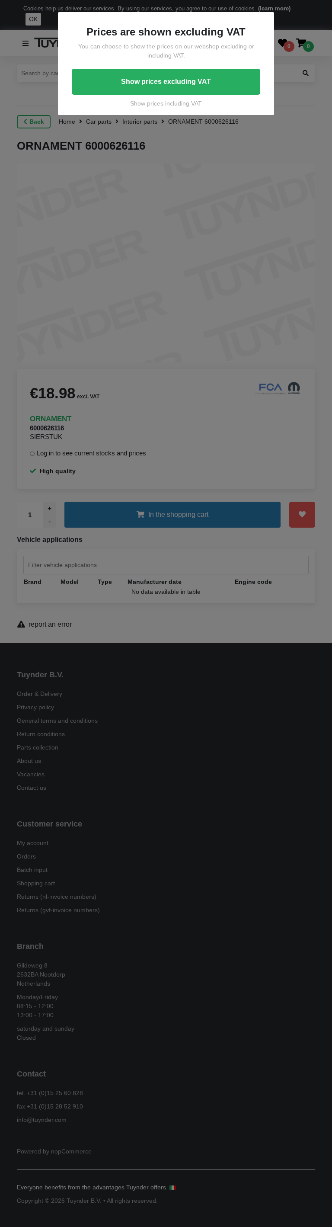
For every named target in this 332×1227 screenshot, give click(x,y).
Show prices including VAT (166, 103)
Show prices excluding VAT (166, 81)
